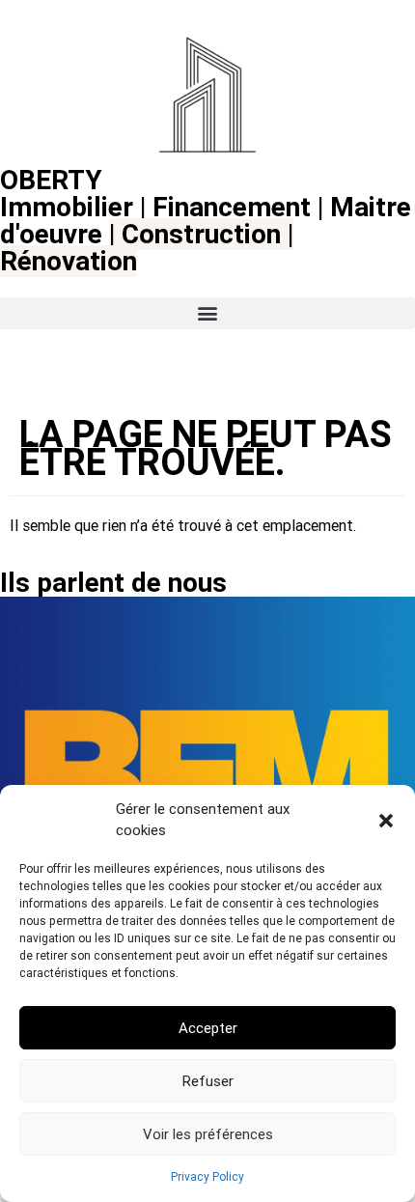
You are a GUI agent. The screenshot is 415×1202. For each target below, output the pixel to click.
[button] (386, 820)
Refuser (208, 1081)
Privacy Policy (207, 1177)
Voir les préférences (208, 1134)
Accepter (208, 1028)
